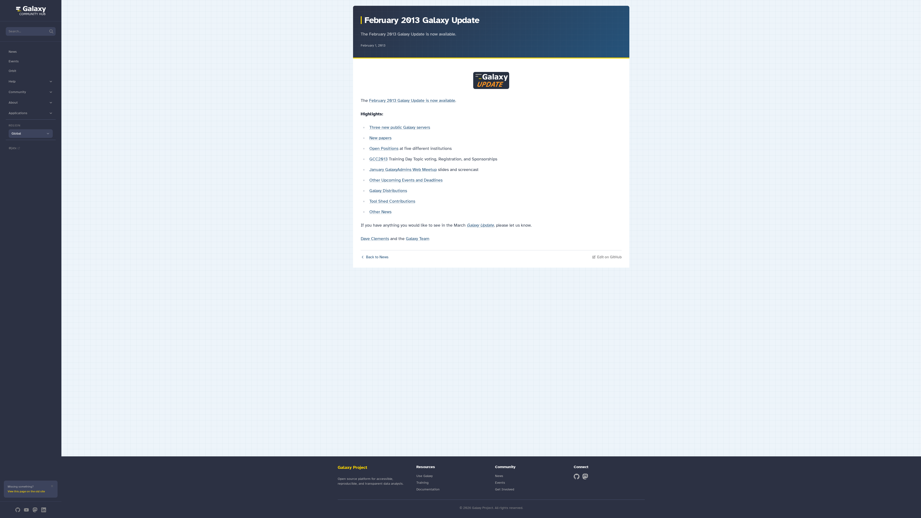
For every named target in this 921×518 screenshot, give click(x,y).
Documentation (428, 489)
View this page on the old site (26, 491)
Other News (380, 211)
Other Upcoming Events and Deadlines (406, 180)
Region (14, 125)
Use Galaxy (424, 476)
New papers (380, 138)
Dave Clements (375, 238)
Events (14, 61)
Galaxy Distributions (388, 190)
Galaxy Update (480, 225)
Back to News (377, 257)
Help (12, 81)
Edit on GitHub (609, 257)
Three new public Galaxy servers (399, 127)
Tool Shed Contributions (392, 201)
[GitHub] (17, 509)
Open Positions (383, 148)
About (13, 102)
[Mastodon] (35, 509)
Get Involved (504, 489)
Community (17, 92)
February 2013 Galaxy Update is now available (412, 100)
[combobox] (31, 133)
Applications (18, 113)
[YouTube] (26, 509)
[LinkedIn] (43, 509)
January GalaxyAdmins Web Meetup (403, 169)
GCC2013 (378, 159)
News (13, 52)
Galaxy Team (417, 238)
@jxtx (12, 148)
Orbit (12, 71)
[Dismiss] (52, 486)
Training (422, 483)
